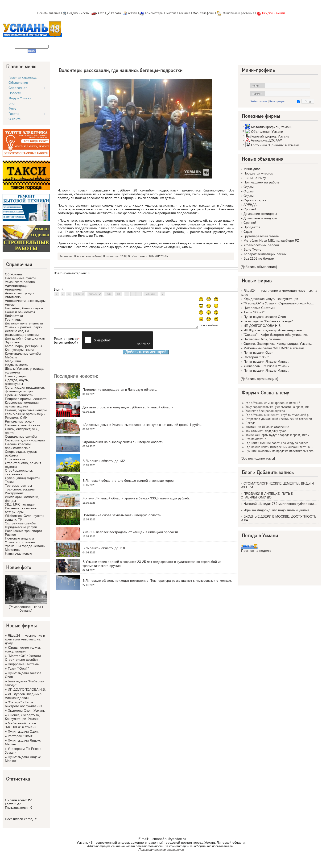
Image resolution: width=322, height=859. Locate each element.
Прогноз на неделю (256, 550)
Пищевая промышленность (26, 399)
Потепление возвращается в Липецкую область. (120, 389)
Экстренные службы (20, 523)
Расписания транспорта (23, 531)
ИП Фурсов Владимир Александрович (23, 696)
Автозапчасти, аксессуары (25, 301)
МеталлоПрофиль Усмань (271, 127)
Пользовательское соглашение (161, 849)
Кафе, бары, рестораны (23, 346)
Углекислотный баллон (261, 245)
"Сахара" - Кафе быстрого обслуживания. (24, 704)
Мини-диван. (253, 169)
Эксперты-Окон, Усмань (26, 710)
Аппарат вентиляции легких (265, 254)
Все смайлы (208, 325)
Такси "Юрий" (18, 668)
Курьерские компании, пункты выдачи (22, 404)
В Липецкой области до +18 (104, 548)
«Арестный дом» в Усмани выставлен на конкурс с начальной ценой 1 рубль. (142, 425)
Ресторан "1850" (20, 736)
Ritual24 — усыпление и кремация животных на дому (25, 639)
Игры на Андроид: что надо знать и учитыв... (278, 510)
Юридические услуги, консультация (23, 649)
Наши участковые (18, 553)
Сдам (248, 231)
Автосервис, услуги (19, 293)
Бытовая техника (178, 13)
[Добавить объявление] (259, 267)
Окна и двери (15, 376)
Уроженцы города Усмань (25, 546)
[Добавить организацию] (259, 379)
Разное (10, 534)
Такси (9, 482)
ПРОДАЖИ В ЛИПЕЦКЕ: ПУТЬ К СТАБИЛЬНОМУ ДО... (267, 495)
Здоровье (12, 342)
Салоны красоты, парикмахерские (18, 446)
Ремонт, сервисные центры (26, 410)
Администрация (17, 285)
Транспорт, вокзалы (20, 489)
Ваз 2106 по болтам (259, 258)
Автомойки (13, 297)
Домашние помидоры (260, 214)
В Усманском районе (87, 256)
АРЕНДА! (250, 205)
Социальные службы (21, 436)
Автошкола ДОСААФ (266, 140)
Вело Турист (253, 249)
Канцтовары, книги (19, 350)
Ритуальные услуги (19, 421)
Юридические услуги (21, 527)
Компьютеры (154, 13)
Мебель (11, 357)
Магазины (12, 550)
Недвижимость (78, 13)
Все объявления (48, 13)
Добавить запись (275, 472)
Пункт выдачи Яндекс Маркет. (266, 361)
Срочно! (250, 209)
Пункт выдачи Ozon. (23, 731)
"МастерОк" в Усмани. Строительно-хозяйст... (23, 657)
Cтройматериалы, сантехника (19, 472)
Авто (101, 13)
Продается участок (258, 173)
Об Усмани (13, 274)
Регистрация (277, 101)
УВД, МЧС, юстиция (20, 504)
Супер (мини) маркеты (22, 478)
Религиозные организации (25, 414)
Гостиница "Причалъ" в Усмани (275, 145)
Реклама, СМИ (16, 417)
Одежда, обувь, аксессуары (17, 382)
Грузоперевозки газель (261, 236)
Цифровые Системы (23, 664)
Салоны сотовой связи (22, 425)
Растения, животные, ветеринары (21, 510)
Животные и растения (238, 13)
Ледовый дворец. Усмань (269, 136)
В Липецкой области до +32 (104, 461)
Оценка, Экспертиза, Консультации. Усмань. (22, 717)
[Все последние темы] (258, 458)
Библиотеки (14, 316)
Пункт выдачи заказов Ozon (265, 317)
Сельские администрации (25, 440)
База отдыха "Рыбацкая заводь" (268, 321)
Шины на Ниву (255, 178)
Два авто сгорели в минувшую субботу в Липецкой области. (128, 407)
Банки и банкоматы (20, 312)
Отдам (249, 187)
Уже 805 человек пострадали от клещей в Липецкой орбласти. (131, 532)
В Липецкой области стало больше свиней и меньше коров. (128, 480)
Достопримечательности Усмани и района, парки (24, 325)
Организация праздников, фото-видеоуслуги (25, 389)
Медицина (13, 361)
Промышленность (19, 395)
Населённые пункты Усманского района (20, 280)
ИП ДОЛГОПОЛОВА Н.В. (27, 689)
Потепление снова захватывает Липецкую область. (122, 515)
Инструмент (14, 493)
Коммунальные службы (23, 353)
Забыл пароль (258, 101)
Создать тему (275, 392)
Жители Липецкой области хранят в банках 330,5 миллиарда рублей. (136, 498)
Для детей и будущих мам (25, 338)
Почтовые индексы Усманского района (20, 540)
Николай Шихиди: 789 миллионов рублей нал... (280, 504)
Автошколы (13, 289)
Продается (252, 227)
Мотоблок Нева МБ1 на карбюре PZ (271, 240)
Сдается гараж (255, 200)
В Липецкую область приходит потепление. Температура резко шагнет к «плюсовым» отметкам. (157, 580)
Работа (116, 13)
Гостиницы (13, 319)
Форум (249, 392)
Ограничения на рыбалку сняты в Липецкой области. (123, 442)
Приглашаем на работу (262, 182)
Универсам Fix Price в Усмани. (267, 366)
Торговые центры (18, 485)
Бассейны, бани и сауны (24, 308)
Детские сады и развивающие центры (22, 332)
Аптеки (10, 304)
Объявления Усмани (267, 131)
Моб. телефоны (203, 13)
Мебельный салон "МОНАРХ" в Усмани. (21, 725)
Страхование (15, 459)
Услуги (133, 13)
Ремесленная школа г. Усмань (27, 608)
